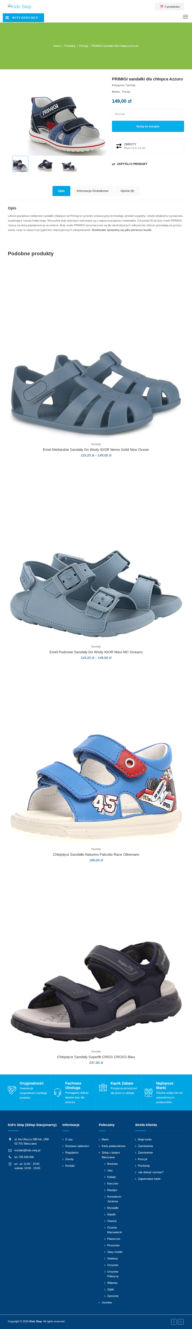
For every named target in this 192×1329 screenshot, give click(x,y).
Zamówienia (145, 1146)
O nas (69, 1139)
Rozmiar (120, 113)
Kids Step (35, 1321)
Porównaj (143, 1165)
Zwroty (69, 1159)
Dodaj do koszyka (147, 126)
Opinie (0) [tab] (127, 191)
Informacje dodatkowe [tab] (93, 191)
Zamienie (112, 1296)
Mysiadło (112, 1207)
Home (57, 45)
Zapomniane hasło (149, 1178)
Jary (110, 1170)
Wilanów (112, 1282)
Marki (105, 1139)
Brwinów (112, 1163)
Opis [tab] (61, 191)
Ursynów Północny (113, 1274)
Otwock (112, 1221)
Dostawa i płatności (77, 1146)
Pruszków (113, 1245)
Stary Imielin (114, 1251)
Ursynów (112, 1265)
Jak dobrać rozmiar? (150, 1172)
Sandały (131, 85)
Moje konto (145, 1139)
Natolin (111, 1214)
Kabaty (111, 1176)
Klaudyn (112, 1190)
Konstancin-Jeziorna (114, 1199)
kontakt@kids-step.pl (27, 1150)
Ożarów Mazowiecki (114, 1230)
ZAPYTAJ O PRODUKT (129, 164)
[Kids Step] (19, 6)
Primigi (126, 91)
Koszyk (142, 1159)
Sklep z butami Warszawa (111, 1155)
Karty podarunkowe (113, 1146)
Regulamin (71, 1152)
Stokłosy (112, 1258)
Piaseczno (113, 1238)
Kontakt (70, 1165)
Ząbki (110, 1289)
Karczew (112, 1183)
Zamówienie (145, 1152)
